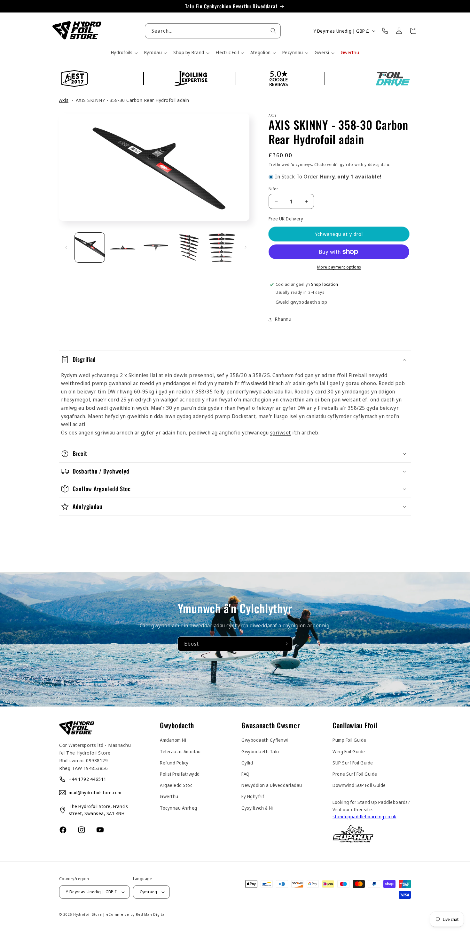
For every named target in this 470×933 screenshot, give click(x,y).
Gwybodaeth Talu (260, 751)
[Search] (273, 31)
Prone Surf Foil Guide (355, 774)
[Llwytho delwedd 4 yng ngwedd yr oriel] (189, 247)
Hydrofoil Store (87, 914)
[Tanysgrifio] (285, 643)
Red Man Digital (151, 914)
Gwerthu (169, 796)
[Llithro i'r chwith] (66, 247)
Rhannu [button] (283, 319)
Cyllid (247, 763)
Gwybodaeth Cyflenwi (264, 740)
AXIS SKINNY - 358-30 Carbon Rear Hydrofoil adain (132, 100)
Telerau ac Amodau (180, 751)
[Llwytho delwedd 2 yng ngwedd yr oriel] (122, 247)
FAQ (245, 774)
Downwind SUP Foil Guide (359, 785)
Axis (63, 100)
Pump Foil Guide (349, 740)
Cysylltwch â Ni (257, 808)
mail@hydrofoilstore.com (95, 792)
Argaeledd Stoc (176, 785)
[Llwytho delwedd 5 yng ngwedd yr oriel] (222, 247)
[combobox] (212, 31)
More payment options (339, 267)
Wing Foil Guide (349, 751)
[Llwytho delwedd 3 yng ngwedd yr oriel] (156, 247)
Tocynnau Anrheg (178, 808)
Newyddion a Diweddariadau (271, 785)
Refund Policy (174, 763)
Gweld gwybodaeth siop (301, 302)
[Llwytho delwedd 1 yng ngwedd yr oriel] (90, 247)
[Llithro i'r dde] (246, 247)
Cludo (320, 164)
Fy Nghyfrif (252, 796)
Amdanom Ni (173, 740)
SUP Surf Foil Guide (353, 763)
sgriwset (280, 432)
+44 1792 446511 (87, 779)
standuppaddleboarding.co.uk (364, 816)
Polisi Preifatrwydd (180, 774)
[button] (123, 52)
